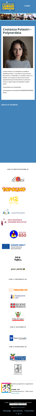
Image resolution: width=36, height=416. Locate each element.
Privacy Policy (14, 404)
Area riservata (18, 411)
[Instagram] (21, 413)
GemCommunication (19, 407)
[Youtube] (18, 413)
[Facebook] (16, 413)
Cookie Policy (23, 404)
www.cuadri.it (15, 393)
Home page (7, 411)
